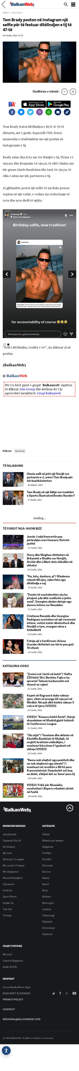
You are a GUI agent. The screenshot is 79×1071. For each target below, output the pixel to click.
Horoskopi (48, 928)
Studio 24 (8, 903)
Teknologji (48, 915)
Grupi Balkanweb (49, 393)
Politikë (46, 853)
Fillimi (6, 12)
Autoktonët (9, 834)
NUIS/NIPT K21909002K (16, 993)
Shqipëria (47, 846)
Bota (45, 890)
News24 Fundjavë (12, 878)
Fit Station (9, 846)
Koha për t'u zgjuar (13, 859)
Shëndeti (47, 921)
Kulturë (46, 896)
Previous (7, 274)
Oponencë (9, 884)
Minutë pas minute (53, 840)
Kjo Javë (7, 853)
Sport (45, 884)
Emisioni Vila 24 (12, 840)
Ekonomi (47, 865)
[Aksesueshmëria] (6, 1050)
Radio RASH (10, 966)
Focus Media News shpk (16, 987)
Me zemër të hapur (14, 865)
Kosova (46, 871)
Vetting (7, 915)
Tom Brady (20, 451)
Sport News (10, 896)
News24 (7, 954)
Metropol (48, 903)
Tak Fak (7, 909)
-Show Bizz (17, 12)
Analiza (46, 909)
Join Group (27, 389)
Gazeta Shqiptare (13, 960)
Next (72, 274)
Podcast (7, 890)
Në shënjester (11, 871)
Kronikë (46, 859)
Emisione (47, 934)
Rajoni (45, 878)
